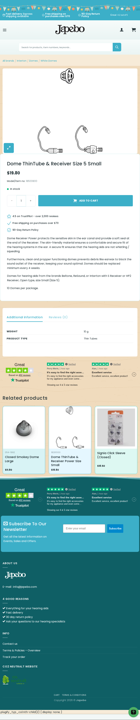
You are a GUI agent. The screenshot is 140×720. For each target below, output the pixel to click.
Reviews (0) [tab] (58, 317)
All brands (8, 60)
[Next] (137, 441)
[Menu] (5, 30)
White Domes (49, 60)
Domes (33, 60)
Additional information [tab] (25, 317)
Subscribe (115, 528)
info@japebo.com (25, 587)
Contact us (10, 644)
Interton (21, 60)
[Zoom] (9, 148)
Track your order (14, 657)
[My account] (121, 30)
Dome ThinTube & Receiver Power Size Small (66, 461)
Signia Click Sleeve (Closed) (111, 455)
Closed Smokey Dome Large (22, 459)
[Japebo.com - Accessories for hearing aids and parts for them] (70, 30)
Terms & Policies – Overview (21, 650)
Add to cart (88, 200)
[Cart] (133, 30)
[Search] (117, 47)
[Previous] (2, 441)
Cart (57, 695)
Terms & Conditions (74, 695)
